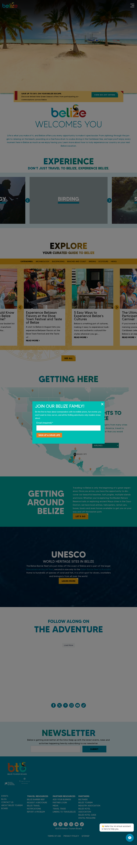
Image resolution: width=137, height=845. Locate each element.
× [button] (102, 404)
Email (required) (44, 423)
